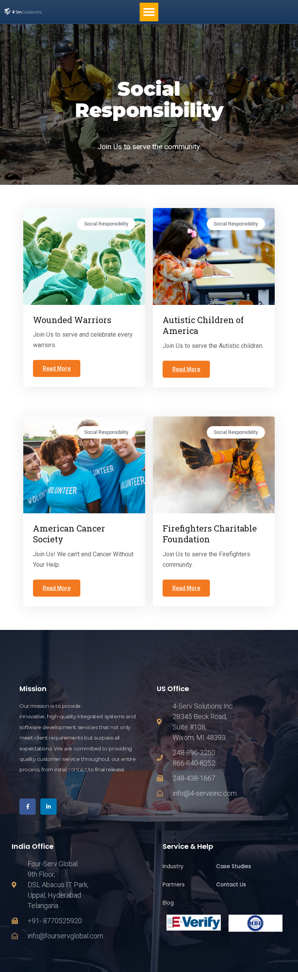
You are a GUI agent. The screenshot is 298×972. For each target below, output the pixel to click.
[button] (149, 12)
